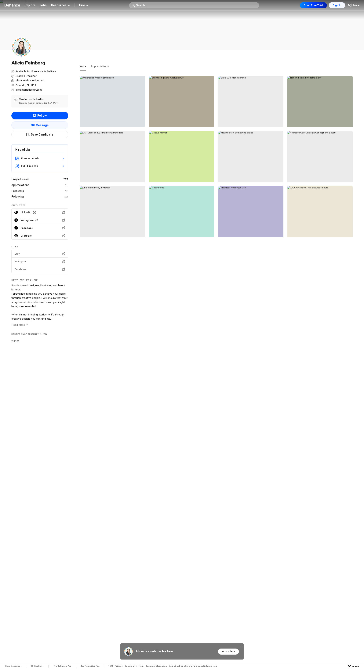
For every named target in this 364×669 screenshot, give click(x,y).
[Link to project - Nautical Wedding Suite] (250, 211)
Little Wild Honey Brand (238, 119)
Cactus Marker (162, 174)
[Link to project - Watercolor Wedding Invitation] (112, 101)
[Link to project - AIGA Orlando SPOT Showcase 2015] (320, 211)
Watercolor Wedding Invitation (104, 119)
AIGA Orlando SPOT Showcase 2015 (316, 229)
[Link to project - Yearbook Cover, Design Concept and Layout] (320, 156)
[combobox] (196, 5)
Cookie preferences (156, 666)
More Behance (12, 666)
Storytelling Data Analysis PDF (174, 119)
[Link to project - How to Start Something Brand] (250, 156)
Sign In (337, 5)
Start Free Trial (313, 5)
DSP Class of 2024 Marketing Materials (103, 172)
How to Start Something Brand (243, 174)
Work (83, 66)
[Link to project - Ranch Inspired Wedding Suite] (320, 101)
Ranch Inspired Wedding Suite (311, 119)
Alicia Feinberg (90, 123)
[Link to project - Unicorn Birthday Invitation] (112, 211)
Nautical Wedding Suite (238, 229)
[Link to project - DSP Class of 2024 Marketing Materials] (112, 156)
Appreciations (100, 66)
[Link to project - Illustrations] (181, 211)
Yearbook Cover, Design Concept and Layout (317, 172)
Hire (82, 5)
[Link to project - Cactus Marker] (181, 156)
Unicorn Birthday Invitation (101, 229)
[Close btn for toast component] (241, 646)
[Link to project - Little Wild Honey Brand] (250, 101)
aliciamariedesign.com (29, 89)
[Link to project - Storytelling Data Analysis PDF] (181, 101)
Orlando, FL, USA (26, 85)
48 (66, 196)
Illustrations (160, 229)
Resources (59, 5)
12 (66, 190)
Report (15, 340)
